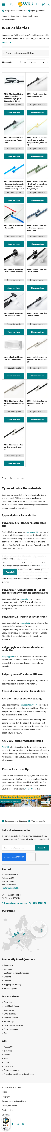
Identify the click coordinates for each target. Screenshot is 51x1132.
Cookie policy (37, 570)
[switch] (5, 1128)
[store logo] (26, 3)
